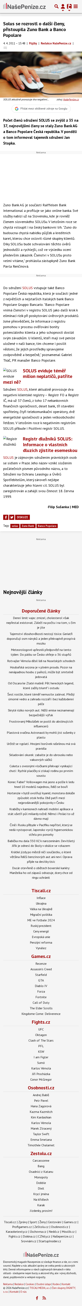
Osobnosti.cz (41, 1088)
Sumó (41, 1063)
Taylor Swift (41, 1134)
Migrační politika (41, 915)
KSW (41, 1052)
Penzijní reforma (41, 942)
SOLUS (27, 288)
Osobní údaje (43, 1284)
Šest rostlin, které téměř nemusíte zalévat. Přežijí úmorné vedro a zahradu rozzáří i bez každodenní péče (41, 699)
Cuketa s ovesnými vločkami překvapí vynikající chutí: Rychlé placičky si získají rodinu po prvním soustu (41, 771)
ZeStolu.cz (41, 1227)
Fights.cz (41, 1022)
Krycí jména (41, 1194)
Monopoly (41, 1177)
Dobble (41, 1183)
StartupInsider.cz (50, 1241)
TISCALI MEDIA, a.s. (39, 1288)
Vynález (41, 948)
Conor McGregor (41, 1079)
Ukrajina (41, 903)
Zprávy (22, 1222)
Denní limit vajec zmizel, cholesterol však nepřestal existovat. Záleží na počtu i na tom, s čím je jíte (41, 622)
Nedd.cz (54, 1232)
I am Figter (41, 1057)
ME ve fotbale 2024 (41, 920)
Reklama (8, 1284)
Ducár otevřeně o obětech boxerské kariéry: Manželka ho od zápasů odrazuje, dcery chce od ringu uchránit (41, 872)
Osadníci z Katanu (41, 1172)
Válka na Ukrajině (41, 909)
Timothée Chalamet (41, 1145)
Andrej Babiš (41, 1095)
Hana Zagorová (41, 1106)
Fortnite (41, 997)
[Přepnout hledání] (56, 6)
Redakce (19, 1284)
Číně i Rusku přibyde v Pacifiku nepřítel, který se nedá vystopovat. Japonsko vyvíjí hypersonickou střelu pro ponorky (41, 829)
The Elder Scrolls (41, 1008)
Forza (41, 991)
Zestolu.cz (41, 1153)
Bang (41, 1166)
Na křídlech (41, 1199)
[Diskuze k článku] (5, 48)
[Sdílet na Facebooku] (5, 517)
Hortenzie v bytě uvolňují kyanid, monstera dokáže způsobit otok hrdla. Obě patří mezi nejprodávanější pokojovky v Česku (41, 798)
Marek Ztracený (41, 1128)
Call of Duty (41, 1003)
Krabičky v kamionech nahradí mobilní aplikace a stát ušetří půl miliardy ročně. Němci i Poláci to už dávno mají (41, 814)
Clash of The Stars (41, 1040)
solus (15, 526)
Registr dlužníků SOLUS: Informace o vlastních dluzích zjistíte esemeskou (50, 444)
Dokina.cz (29, 1236)
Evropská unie (41, 937)
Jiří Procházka (41, 1074)
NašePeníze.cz (71, 99)
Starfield (41, 975)
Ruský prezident (41, 926)
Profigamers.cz (22, 1227)
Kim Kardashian (41, 1117)
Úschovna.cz (38, 1232)
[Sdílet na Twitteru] (11, 517)
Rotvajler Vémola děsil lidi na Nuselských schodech (41, 661)
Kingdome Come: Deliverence (41, 1014)
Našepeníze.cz (62, 1236)
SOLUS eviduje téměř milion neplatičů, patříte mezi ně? (37, 376)
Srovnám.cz (28, 1241)
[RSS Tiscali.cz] (44, 1298)
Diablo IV (41, 986)
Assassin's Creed (41, 969)
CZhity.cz (44, 1236)
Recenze (41, 964)
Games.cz (41, 956)
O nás (23, 1291)
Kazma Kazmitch (41, 1112)
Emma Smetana (41, 1140)
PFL (41, 1046)
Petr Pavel (41, 1101)
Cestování (55, 1222)
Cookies (29, 1284)
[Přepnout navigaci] (63, 6)
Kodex (57, 1284)
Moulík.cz (68, 1232)
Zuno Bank (28, 526)
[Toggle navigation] (75, 6)
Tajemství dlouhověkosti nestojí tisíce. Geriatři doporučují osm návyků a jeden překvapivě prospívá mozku (41, 638)
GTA (41, 980)
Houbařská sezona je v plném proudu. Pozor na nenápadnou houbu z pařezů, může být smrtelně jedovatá (41, 672)
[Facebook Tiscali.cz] (37, 1298)
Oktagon (41, 1035)
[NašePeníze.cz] (24, 6)
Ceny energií (41, 931)
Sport (33, 1222)
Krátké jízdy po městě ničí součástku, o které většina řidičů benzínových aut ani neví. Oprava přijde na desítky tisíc (41, 857)
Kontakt (66, 1284)
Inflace (41, 898)
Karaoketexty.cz (16, 1232)
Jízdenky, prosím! (41, 1211)
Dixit (41, 1188)
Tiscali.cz (41, 890)
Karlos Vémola (41, 1068)
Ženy (42, 1222)
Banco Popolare (47, 526)
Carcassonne (41, 1160)
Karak (41, 1205)
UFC (41, 1029)
